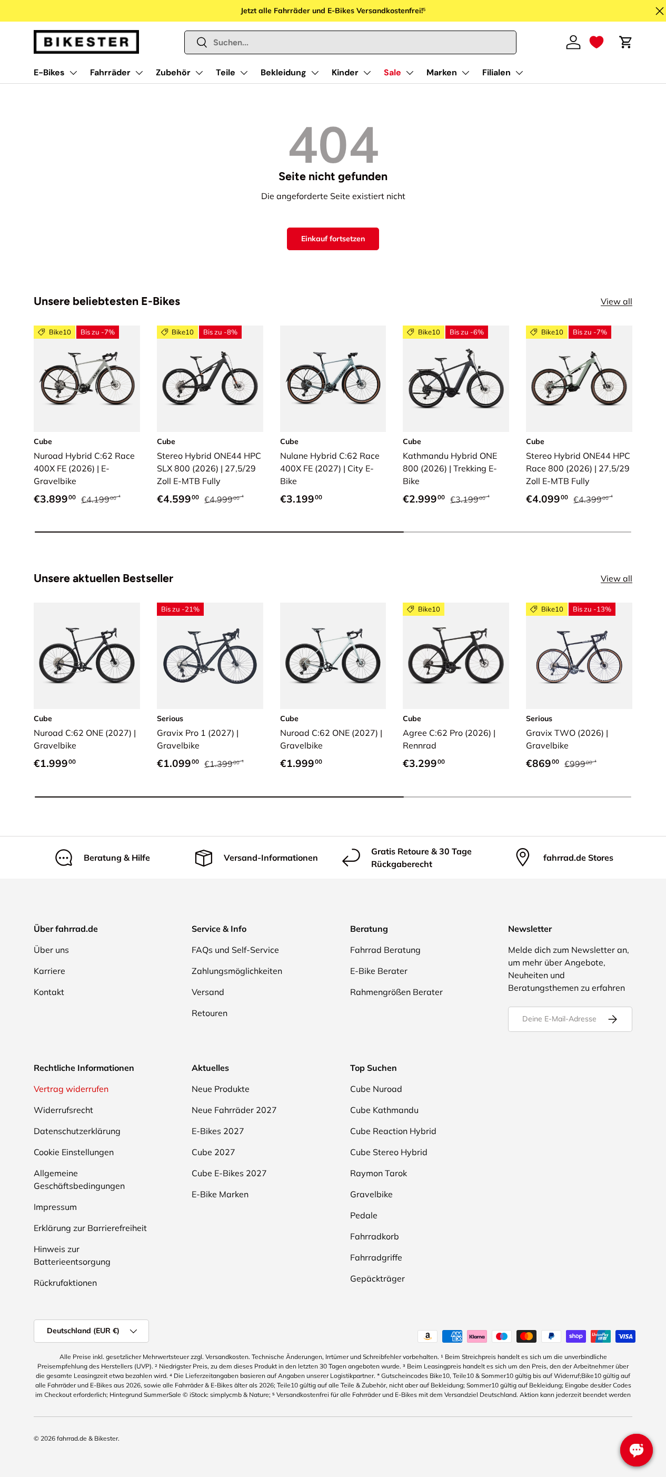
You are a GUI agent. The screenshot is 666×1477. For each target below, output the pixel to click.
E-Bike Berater (378, 971)
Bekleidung (283, 72)
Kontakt (49, 992)
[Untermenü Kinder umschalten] (367, 72)
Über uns (51, 949)
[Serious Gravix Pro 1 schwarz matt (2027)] (210, 656)
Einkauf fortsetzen (333, 238)
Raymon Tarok (378, 1173)
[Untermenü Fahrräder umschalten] (139, 72)
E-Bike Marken (220, 1194)
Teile (225, 72)
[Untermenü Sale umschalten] (409, 72)
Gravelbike (371, 1194)
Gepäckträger (377, 1278)
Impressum (55, 1207)
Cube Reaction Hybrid (393, 1131)
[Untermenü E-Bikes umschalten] (73, 72)
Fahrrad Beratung (385, 949)
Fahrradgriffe (376, 1257)
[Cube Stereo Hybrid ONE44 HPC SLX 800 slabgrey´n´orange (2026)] (210, 379)
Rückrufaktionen (65, 1282)
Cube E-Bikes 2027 (229, 1173)
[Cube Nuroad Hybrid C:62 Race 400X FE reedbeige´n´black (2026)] (87, 379)
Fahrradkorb (374, 1236)
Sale (392, 72)
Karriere (49, 971)
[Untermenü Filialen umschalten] (519, 72)
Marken (441, 72)
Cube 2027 (213, 1152)
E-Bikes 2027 (218, 1131)
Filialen (496, 72)
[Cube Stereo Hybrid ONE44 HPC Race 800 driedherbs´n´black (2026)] (579, 379)
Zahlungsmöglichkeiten (237, 971)
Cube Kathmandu (384, 1110)
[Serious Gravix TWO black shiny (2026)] (579, 656)
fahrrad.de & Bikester (87, 1438)
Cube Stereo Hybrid (389, 1152)
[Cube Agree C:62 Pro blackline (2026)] (456, 656)
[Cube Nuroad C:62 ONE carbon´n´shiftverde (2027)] (87, 656)
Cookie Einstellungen (74, 1152)
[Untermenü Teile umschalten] (243, 72)
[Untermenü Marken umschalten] (465, 72)
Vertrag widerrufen (71, 1089)
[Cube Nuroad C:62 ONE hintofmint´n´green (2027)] (333, 656)
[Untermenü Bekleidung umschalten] (315, 72)
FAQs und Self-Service (235, 949)
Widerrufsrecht (63, 1110)
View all (616, 301)
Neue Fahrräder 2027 (234, 1110)
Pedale (363, 1215)
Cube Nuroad (376, 1089)
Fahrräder (110, 72)
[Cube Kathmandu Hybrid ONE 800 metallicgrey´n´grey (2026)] (456, 379)
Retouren (209, 1013)
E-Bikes (49, 72)
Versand (208, 992)
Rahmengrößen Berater (396, 992)
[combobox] (350, 42)
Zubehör (173, 72)
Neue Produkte (221, 1089)
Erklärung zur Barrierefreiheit (90, 1228)
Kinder (345, 72)
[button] (596, 42)
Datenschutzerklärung (77, 1131)
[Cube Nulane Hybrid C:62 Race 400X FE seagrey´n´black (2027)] (333, 379)
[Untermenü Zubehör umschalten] (199, 72)
